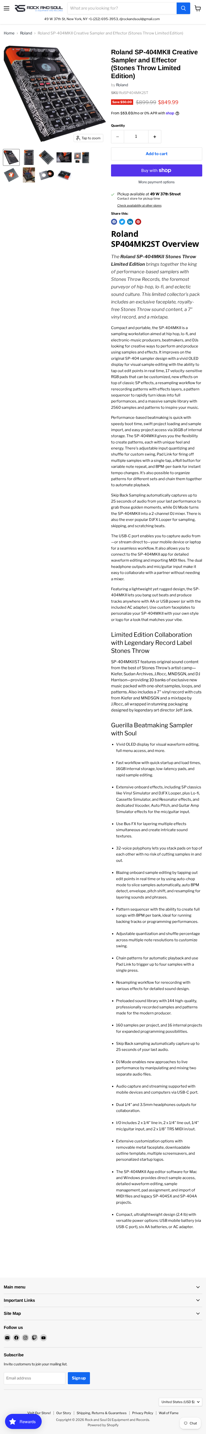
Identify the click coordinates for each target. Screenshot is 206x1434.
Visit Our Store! (39, 1413)
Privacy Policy (142, 1413)
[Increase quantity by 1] (154, 136)
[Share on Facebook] (114, 222)
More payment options (156, 182)
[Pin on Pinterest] (138, 222)
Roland (26, 33)
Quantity (118, 125)
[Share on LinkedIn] (130, 222)
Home (9, 33)
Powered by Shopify (103, 1425)
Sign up (79, 1378)
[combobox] (122, 8)
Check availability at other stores (139, 205)
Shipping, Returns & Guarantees (102, 1413)
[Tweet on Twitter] (122, 222)
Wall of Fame (169, 1413)
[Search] (183, 8)
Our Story (63, 1413)
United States (178, 1402)
